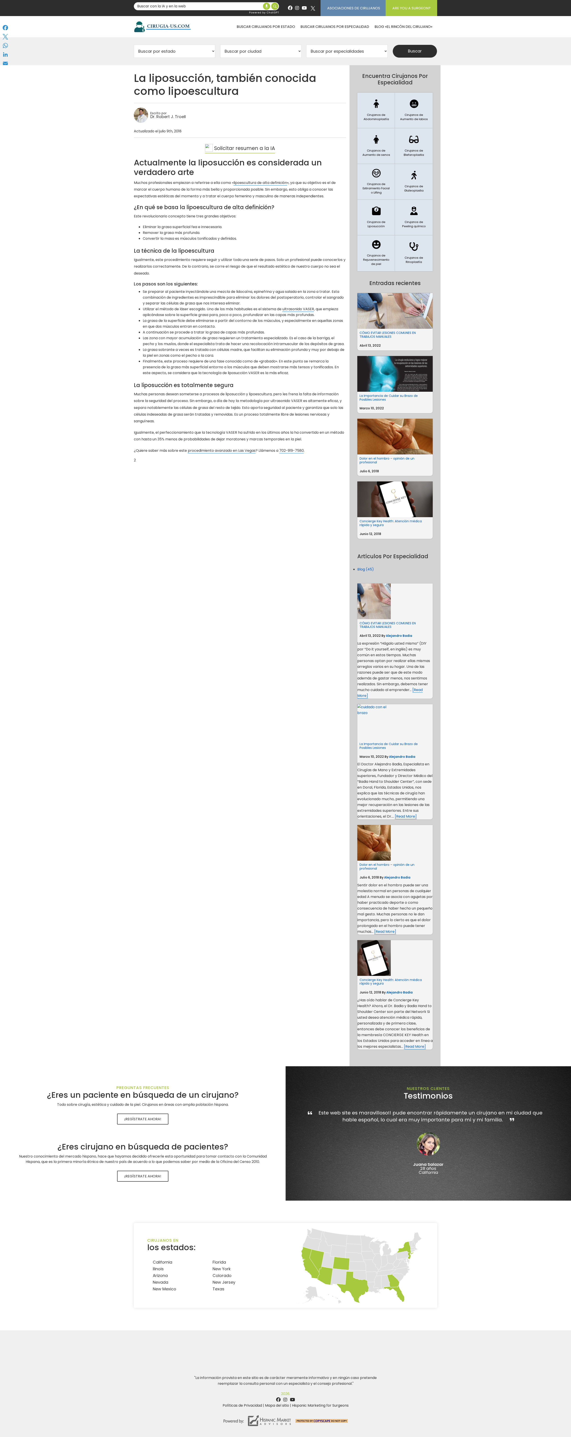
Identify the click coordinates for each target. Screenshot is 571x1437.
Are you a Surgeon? (411, 8)
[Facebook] (5, 27)
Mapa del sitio (277, 1405)
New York (222, 1269)
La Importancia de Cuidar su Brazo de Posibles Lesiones (389, 398)
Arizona (160, 1275)
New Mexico (164, 1289)
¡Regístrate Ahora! (142, 1119)
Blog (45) (365, 569)
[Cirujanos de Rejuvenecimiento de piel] (376, 253)
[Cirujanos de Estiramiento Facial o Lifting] (376, 182)
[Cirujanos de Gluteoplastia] (414, 182)
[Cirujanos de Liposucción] (376, 217)
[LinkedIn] (5, 54)
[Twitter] (5, 36)
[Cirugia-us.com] (162, 26)
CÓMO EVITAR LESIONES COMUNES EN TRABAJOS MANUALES (388, 335)
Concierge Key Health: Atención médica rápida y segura (391, 523)
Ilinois (158, 1269)
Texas (218, 1289)
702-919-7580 (291, 450)
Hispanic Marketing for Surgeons (320, 1405)
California (162, 1262)
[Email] (5, 63)
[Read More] (406, 816)
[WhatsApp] (5, 45)
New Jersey (224, 1282)
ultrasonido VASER (298, 309)
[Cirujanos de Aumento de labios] (414, 110)
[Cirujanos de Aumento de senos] (376, 146)
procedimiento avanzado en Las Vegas (222, 450)
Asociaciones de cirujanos (353, 8)
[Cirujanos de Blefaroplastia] (414, 146)
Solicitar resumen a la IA (244, 148)
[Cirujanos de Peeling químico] (414, 217)
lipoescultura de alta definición (260, 182)
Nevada (160, 1282)
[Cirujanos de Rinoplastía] (414, 253)
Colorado (222, 1275)
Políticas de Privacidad (242, 1405)
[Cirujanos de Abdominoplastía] (376, 110)
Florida (219, 1262)
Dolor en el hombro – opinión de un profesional (387, 460)
